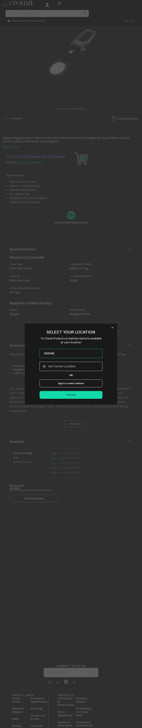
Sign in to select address (71, 383)
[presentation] (71, 353)
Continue (71, 394)
